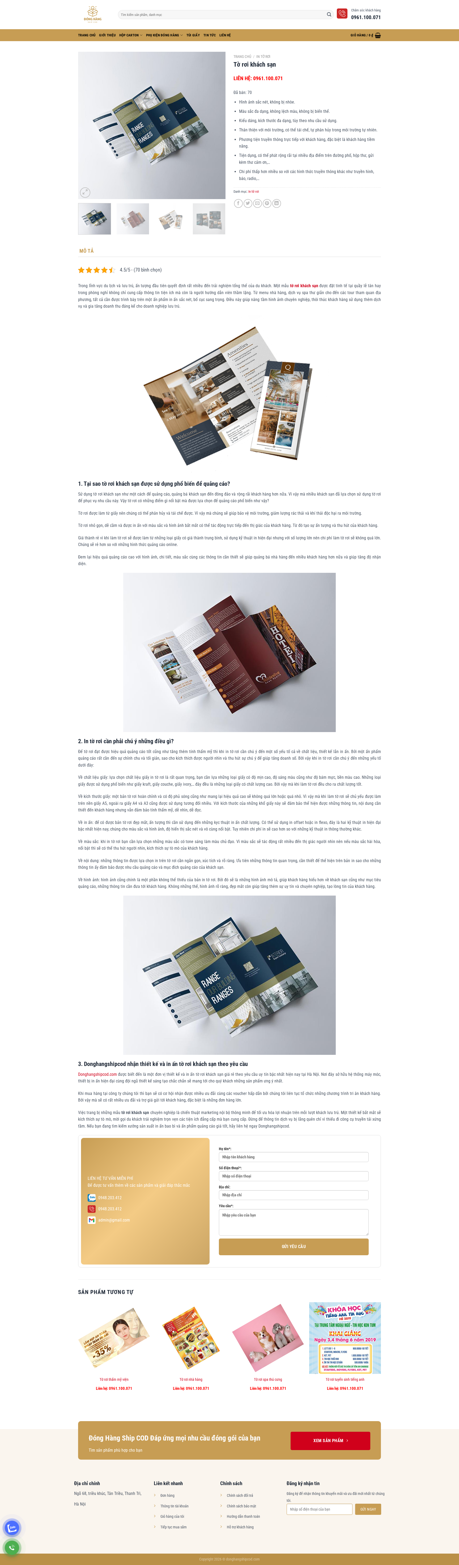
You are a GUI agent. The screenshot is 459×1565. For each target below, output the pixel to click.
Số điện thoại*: (230, 1168)
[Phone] (12, 1548)
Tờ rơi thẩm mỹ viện (114, 1379)
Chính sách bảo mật (241, 1506)
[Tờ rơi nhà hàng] (191, 1338)
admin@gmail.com (114, 1220)
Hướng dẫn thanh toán (243, 1516)
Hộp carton (129, 35)
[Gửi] (329, 14)
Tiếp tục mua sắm (173, 1527)
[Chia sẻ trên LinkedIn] (276, 203)
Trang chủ (242, 56)
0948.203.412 (110, 1197)
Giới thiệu (107, 35)
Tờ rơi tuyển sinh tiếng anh (345, 1379)
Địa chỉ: (224, 1187)
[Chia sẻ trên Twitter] (248, 203)
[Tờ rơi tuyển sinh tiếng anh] (345, 1338)
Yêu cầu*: (226, 1206)
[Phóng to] (85, 192)
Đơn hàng (167, 1495)
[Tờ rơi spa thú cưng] (268, 1338)
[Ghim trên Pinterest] (267, 203)
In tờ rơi (263, 56)
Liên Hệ (225, 35)
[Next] (216, 125)
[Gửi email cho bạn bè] (257, 203)
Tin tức (209, 35)
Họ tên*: (225, 1149)
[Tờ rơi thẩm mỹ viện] (114, 1338)
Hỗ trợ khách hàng (240, 1527)
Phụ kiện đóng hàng (162, 35)
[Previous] (87, 125)
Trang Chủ (86, 35)
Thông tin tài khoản (174, 1506)
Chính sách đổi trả (240, 1495)
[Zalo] (12, 1528)
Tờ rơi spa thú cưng (268, 1379)
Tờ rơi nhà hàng (191, 1379)
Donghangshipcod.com (97, 1074)
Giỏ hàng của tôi (172, 1516)
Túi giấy (193, 35)
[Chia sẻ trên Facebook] (238, 203)
